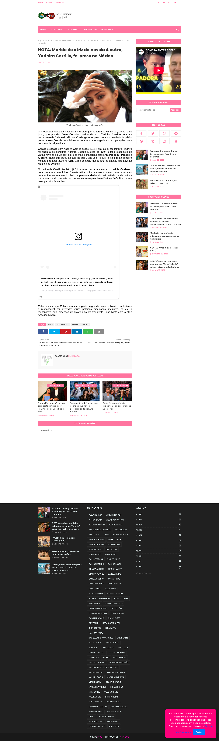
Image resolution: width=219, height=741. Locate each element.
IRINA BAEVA (110, 628)
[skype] (153, 141)
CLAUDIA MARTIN (115, 569)
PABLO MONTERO (111, 692)
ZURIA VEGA (114, 726)
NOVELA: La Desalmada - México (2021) (64, 539)
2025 (159, 519)
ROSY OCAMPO (95, 701)
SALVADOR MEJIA (113, 701)
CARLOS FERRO (113, 559)
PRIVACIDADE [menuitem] (106, 29)
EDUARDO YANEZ (121, 598)
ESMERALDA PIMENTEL (98, 608)
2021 (159, 540)
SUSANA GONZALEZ (115, 711)
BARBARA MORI (95, 549)
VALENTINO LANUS (106, 716)
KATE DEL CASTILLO (97, 652)
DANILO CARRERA (96, 583)
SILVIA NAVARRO (96, 711)
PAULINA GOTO (95, 697)
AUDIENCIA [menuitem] (89, 29)
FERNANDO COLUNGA (98, 613)
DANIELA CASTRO (96, 579)
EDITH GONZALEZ (96, 593)
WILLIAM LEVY (112, 721)
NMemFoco (124, 737)
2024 (159, 524)
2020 (159, 545)
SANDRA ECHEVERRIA (98, 706)
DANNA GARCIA (114, 583)
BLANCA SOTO (95, 554)
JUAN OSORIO (107, 647)
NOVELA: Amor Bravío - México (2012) (165, 249)
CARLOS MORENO (96, 564)
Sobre (49, 2)
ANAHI (106, 534)
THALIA (92, 716)
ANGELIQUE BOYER (96, 544)
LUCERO (105, 657)
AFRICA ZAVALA (95, 520)
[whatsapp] (179, 2)
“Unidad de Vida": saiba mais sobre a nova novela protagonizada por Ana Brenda (84, 407)
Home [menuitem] (43, 29)
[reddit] (176, 133)
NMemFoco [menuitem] (74, 29)
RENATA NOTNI (111, 697)
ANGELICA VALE (114, 539)
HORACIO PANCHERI (111, 623)
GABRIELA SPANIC (96, 618)
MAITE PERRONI (119, 657)
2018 (159, 556)
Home (40, 2)
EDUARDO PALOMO (115, 593)
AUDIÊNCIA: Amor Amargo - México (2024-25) (163, 182)
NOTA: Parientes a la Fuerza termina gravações (65, 553)
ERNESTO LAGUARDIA (114, 603)
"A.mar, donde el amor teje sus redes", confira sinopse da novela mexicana (165, 168)
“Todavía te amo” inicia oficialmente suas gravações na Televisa (116, 406)
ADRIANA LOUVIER (113, 515)
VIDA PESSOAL (62, 324)
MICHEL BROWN (95, 682)
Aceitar (199, 732)
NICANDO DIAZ (116, 687)
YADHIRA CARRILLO (60, 40)
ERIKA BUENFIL (95, 603)
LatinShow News (82, 290)
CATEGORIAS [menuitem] (56, 29)
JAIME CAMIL (122, 638)
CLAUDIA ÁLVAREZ (96, 574)
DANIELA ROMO (114, 579)
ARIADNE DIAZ (114, 544)
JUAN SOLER (122, 647)
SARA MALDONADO (119, 706)
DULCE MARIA (110, 588)
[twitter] (164, 2)
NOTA (50, 324)
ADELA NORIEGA (95, 515)
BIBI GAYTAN (111, 549)
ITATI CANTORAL (96, 633)
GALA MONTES (114, 618)
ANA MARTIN (94, 534)
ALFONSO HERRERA (97, 524)
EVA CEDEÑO (116, 608)
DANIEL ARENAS (114, 574)
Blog (99, 737)
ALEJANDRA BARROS (115, 520)
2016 (159, 566)
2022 (159, 535)
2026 (159, 514)
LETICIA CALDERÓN (117, 652)
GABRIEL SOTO (117, 613)
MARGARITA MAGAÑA (119, 662)
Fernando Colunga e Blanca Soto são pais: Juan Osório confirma (163, 154)
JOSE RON (93, 647)
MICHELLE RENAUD (113, 682)
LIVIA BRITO (93, 657)
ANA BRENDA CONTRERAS (100, 529)
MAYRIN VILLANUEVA (115, 677)
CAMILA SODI (110, 554)
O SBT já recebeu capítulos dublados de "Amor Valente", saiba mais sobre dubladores (164, 264)
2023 (159, 530)
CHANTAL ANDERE (96, 569)
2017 (159, 561)
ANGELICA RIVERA (96, 539)
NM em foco (74, 356)
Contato (59, 2)
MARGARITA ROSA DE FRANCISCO (103, 667)
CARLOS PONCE (114, 564)
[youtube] (176, 141)
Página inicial (44, 40)
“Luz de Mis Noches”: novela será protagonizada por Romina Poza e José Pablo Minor (51, 407)
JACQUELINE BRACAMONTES (101, 638)
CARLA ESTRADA (96, 559)
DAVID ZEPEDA (95, 588)
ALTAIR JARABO (115, 524)
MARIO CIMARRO (96, 672)
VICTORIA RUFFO (96, 721)
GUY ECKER (93, 623)
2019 (159, 550)
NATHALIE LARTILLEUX (97, 687)
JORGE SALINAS (112, 642)
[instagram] (169, 2)
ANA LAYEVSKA (121, 529)
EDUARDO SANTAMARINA (99, 598)
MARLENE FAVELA (96, 677)
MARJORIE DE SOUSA (116, 672)
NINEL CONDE (94, 692)
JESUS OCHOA (95, 642)
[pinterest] (175, 2)
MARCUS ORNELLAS (97, 662)
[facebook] (158, 2)
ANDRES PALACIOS (120, 534)
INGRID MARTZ (95, 628)
